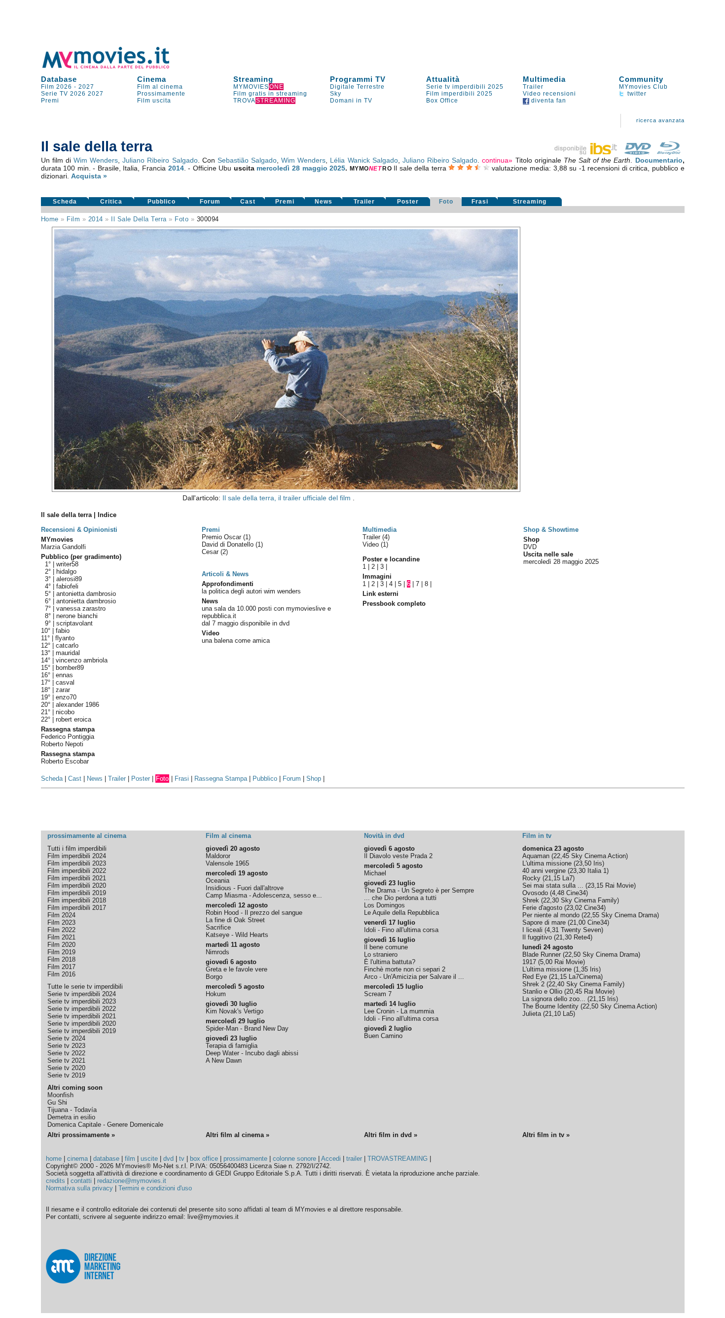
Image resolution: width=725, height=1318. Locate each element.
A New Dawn (224, 1060)
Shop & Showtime (551, 529)
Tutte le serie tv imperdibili (85, 986)
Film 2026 (56, 86)
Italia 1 (597, 870)
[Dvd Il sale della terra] (637, 152)
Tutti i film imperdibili (77, 848)
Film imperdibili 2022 (76, 870)
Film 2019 (61, 952)
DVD (530, 547)
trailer (354, 1158)
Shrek (530, 900)
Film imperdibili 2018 (76, 900)
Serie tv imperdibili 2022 (81, 1008)
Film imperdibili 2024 (76, 856)
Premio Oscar (222, 537)
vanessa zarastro (81, 608)
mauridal (68, 653)
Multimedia (544, 79)
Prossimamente (161, 93)
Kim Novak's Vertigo (234, 1011)
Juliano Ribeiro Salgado (159, 160)
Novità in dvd (384, 835)
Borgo (214, 976)
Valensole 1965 (227, 863)
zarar (63, 690)
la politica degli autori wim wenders (251, 591)
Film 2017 (61, 967)
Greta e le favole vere (236, 969)
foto (181, 219)
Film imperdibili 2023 (76, 863)
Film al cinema (160, 86)
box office (204, 1158)
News (323, 201)
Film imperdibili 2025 (459, 93)
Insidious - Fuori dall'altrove (245, 888)
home (54, 1158)
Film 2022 (61, 930)
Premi (50, 100)
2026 (78, 93)
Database (59, 79)
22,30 (551, 900)
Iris (597, 863)
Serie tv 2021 (66, 1060)
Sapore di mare (544, 922)
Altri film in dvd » (390, 1135)
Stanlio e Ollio (542, 991)
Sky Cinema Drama (629, 915)
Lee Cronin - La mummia (399, 1011)
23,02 (574, 907)
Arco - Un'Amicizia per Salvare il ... (414, 976)
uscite (149, 1158)
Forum (210, 201)
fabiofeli (67, 586)
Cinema (151, 79)
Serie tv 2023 (66, 1045)
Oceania (217, 880)
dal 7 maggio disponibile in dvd (246, 623)
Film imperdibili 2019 (76, 893)
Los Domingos (384, 905)
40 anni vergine (544, 870)
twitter (636, 93)
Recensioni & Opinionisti (79, 529)
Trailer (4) (376, 537)
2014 (176, 168)
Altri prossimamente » (81, 1135)
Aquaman (535, 856)
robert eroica (73, 719)
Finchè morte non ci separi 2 (404, 969)
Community (641, 79)
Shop (313, 778)
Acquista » (89, 176)
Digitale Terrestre (357, 86)
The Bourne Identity (550, 1006)
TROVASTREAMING (397, 1158)
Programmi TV (358, 79)
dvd (168, 1158)
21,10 (553, 1013)
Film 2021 (61, 937)
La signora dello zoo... (553, 999)
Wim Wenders (95, 160)
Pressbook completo (394, 603)
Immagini (377, 576)
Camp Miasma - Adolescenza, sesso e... (264, 895)
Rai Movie (619, 885)
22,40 (556, 984)
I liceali (532, 930)
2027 (86, 86)
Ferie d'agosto (542, 907)
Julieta (531, 1013)
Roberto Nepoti (62, 744)
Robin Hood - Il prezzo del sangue (254, 912)
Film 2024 (61, 915)
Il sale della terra (139, 219)
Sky (335, 93)
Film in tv (536, 835)
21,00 (577, 922)
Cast (247, 201)
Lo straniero (381, 954)
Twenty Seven (581, 930)
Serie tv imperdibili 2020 (81, 1023)
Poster (408, 201)
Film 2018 (61, 959)
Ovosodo (535, 893)
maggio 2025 (324, 168)
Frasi (479, 201)
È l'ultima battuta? (389, 962)
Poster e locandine (391, 559)
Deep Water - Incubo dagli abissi (252, 1053)
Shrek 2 (533, 984)
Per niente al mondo (551, 915)
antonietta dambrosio (86, 593)
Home (50, 219)
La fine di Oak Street (235, 920)
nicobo (65, 712)
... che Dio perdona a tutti (400, 898)
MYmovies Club (643, 86)
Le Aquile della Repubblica (401, 912)
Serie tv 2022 (66, 1053)
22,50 (572, 954)
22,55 (591, 915)
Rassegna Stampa (220, 778)
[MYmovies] (115, 66)
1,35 (582, 969)
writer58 (67, 564)
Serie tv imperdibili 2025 (465, 86)
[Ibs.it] (586, 152)
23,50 (583, 863)
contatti (81, 1180)
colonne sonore (294, 1158)
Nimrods (217, 952)
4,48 (558, 893)
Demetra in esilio (71, 1117)
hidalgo (66, 571)
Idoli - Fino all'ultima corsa (401, 930)
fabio (63, 630)
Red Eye (534, 976)
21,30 (564, 937)
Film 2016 (61, 974)
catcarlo (67, 645)
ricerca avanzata (660, 120)
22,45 (561, 856)
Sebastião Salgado (247, 160)
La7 (567, 878)
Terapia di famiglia (231, 1045)
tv (181, 1158)
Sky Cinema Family (589, 900)
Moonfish (60, 1095)
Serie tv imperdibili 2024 (81, 994)
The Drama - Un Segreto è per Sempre (419, 890)
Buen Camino (383, 1036)
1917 (529, 962)
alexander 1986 (77, 704)
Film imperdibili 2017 (76, 907)
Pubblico (161, 201)
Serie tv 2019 (66, 1075)
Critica (111, 201)
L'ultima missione (547, 863)
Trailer (533, 86)
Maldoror (218, 856)
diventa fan (547, 100)
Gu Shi (57, 1102)
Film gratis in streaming (270, 93)
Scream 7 (378, 994)
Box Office (442, 100)
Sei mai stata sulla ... (552, 885)
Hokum (216, 994)
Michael (375, 873)
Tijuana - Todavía (72, 1109)
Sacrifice (218, 927)
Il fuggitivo (537, 937)
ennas (64, 675)
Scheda (65, 201)
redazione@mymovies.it (131, 1180)
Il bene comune (386, 947)
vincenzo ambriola (82, 660)
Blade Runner (541, 954)
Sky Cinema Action (598, 856)
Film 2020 (61, 944)
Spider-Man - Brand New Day (247, 1028)
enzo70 (66, 697)
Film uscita (154, 100)
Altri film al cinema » (237, 1135)
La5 (568, 1013)
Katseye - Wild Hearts (237, 934)
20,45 (574, 991)
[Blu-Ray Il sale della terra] (669, 152)
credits (55, 1180)
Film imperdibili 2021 (76, 878)
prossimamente (245, 1158)
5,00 (546, 962)
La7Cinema (585, 976)
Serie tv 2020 (66, 1068)
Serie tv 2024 (66, 1038)
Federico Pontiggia (67, 736)
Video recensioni (549, 93)
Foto (446, 201)
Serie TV (54, 93)
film (73, 219)
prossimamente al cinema (86, 835)
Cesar (211, 551)
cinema (77, 1158)
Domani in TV (351, 100)
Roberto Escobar (65, 761)
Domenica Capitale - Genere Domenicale (105, 1124)
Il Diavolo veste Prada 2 (398, 856)
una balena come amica (236, 640)
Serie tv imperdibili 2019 (81, 1031)
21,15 (552, 878)
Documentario (659, 160)
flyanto (64, 638)
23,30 (577, 870)
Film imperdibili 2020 (76, 885)
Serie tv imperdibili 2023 (81, 1001)
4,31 (552, 930)
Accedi (331, 1158)
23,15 (595, 885)
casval (65, 682)
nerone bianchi (77, 616)
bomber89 (70, 667)
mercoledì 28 (278, 168)
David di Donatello (228, 544)
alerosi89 (69, 579)
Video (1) (375, 544)
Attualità (443, 79)
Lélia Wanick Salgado (364, 160)
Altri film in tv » (546, 1135)
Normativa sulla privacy (79, 1188)
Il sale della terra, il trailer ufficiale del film (287, 498)
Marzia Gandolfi (63, 547)
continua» (497, 160)
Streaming (253, 79)
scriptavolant (74, 623)
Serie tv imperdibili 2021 (81, 1016)
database (106, 1158)
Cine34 (576, 893)
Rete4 (582, 937)
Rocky (531, 878)
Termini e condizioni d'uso (155, 1188)
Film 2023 (61, 922)
